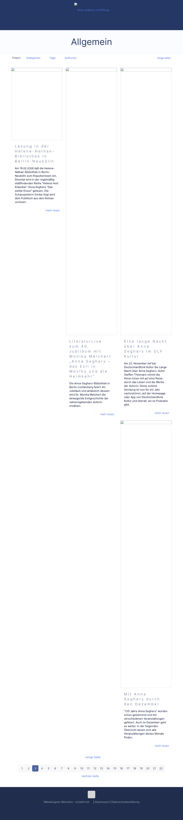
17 (128, 768)
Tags (53, 58)
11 (88, 768)
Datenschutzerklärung (125, 802)
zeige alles (164, 58)
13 (101, 768)
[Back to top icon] (91, 794)
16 (121, 768)
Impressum (102, 802)
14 (108, 768)
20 (147, 768)
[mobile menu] (13, 25)
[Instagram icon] (91, 807)
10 (81, 768)
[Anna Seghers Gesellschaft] (91, 10)
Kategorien (33, 58)
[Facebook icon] (87, 807)
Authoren (70, 58)
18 (134, 768)
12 (94, 768)
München (67, 802)
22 (161, 768)
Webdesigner (52, 802)
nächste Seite (90, 776)
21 (154, 768)
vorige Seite (93, 757)
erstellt (80, 802)
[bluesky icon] (95, 807)
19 (141, 768)
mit (87, 802)
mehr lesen (53, 210)
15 (114, 768)
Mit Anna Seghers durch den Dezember (142, 699)
